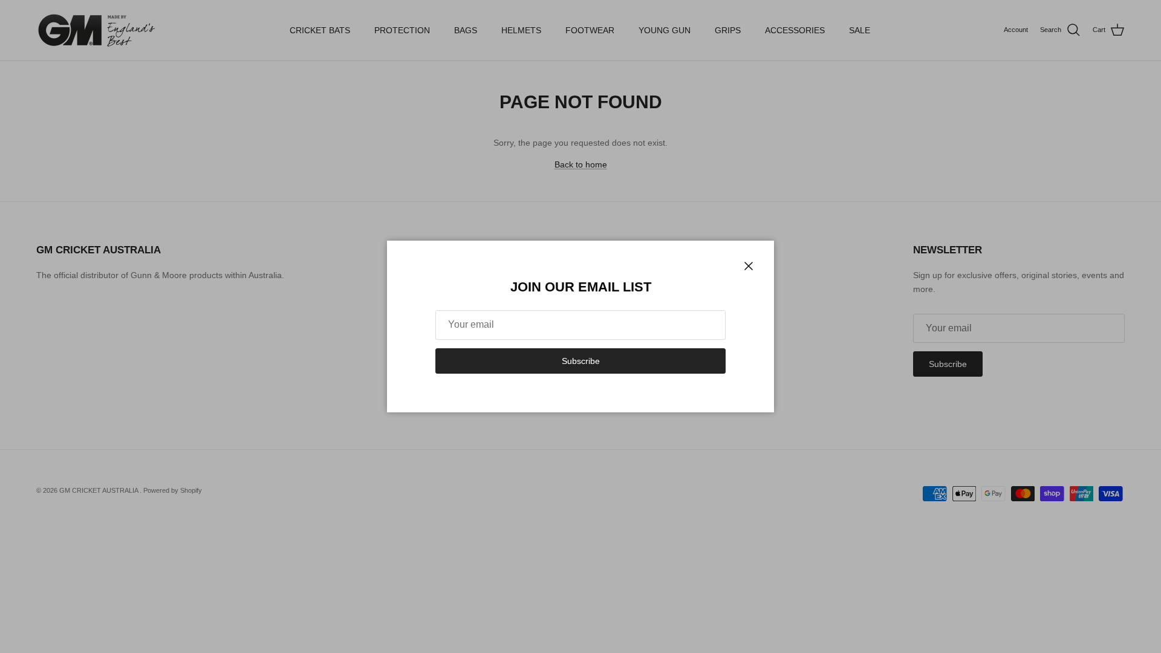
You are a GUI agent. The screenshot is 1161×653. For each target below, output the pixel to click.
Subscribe (581, 361)
